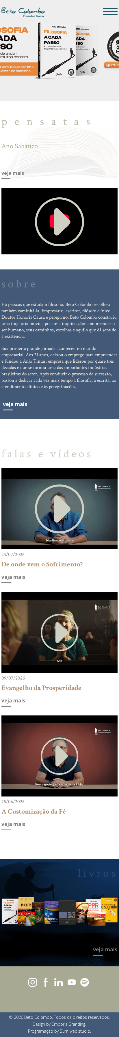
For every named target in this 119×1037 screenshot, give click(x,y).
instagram (32, 982)
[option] (59, 50)
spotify (84, 982)
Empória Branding (68, 1024)
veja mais (12, 173)
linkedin (58, 982)
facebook (45, 982)
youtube (71, 982)
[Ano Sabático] (59, 221)
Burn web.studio (75, 1031)
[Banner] (59, 50)
